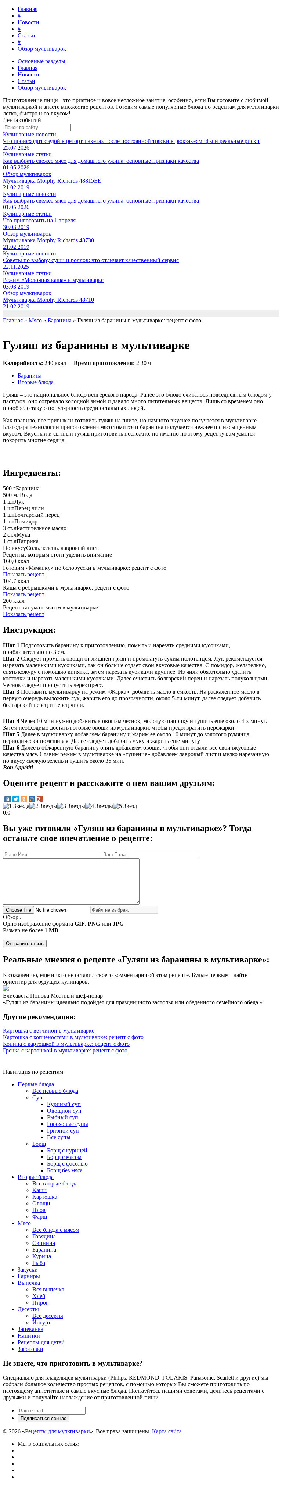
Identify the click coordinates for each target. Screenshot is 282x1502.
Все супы (58, 1137)
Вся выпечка (48, 1289)
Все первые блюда (55, 1091)
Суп (37, 1097)
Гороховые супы (67, 1124)
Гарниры (29, 1276)
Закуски (28, 1269)
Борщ (39, 1144)
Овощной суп (64, 1111)
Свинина (43, 1243)
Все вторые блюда (55, 1183)
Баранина (29, 375)
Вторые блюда (36, 382)
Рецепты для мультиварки (57, 1431)
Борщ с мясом (64, 1157)
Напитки (29, 1336)
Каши (39, 1190)
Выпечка (29, 1283)
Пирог (40, 1302)
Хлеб (38, 1296)
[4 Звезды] (99, 806)
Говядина (44, 1236)
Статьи (26, 35)
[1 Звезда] (16, 806)
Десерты (28, 1309)
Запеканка (30, 1329)
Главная (27, 9)
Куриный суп (64, 1104)
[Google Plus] (40, 799)
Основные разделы (41, 61)
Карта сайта (167, 1431)
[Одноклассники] (24, 799)
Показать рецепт (23, 574)
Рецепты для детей (41, 1342)
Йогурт (41, 1322)
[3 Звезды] (71, 806)
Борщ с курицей (67, 1150)
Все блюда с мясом (55, 1230)
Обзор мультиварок (42, 49)
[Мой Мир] (32, 799)
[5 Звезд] (125, 806)
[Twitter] (15, 799)
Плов (39, 1210)
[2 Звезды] (43, 806)
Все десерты (47, 1316)
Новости (28, 22)
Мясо (24, 1223)
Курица (41, 1256)
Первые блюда (36, 1084)
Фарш (39, 1216)
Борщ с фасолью (67, 1164)
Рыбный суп (62, 1117)
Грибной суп (63, 1130)
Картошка (44, 1197)
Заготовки (30, 1349)
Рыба (38, 1263)
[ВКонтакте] (7, 799)
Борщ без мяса (65, 1170)
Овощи (41, 1203)
